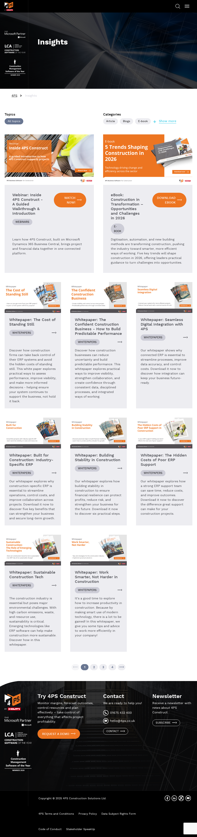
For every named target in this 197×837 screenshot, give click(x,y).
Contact (112, 731)
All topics (14, 121)
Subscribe (163, 723)
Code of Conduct (50, 829)
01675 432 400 (121, 713)
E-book (143, 121)
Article (110, 121)
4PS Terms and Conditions (56, 814)
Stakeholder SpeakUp (80, 829)
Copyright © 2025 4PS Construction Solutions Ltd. (72, 798)
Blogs (126, 121)
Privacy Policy (87, 814)
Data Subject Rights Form (118, 814)
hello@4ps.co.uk (122, 721)
